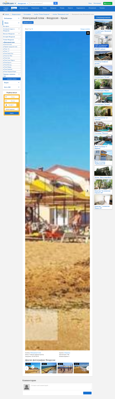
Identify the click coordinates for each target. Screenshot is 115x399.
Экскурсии (53, 8)
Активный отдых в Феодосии (8, 30)
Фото (6, 23)
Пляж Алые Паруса (9, 60)
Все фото (6, 26)
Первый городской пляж (10, 47)
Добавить (108, 3)
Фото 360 (7, 87)
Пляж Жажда (7, 67)
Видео (6, 82)
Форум (6, 10)
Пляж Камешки (8, 69)
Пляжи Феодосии (8, 40)
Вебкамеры (8, 18)
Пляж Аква (7, 58)
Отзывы (62, 8)
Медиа (14, 8)
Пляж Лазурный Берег (10, 71)
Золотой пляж (8, 44)
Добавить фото (28, 22)
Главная (6, 8)
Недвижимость (80, 8)
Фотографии (27, 14)
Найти (11, 113)
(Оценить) (67, 353)
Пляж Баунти (7, 62)
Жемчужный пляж (9, 42)
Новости (70, 8)
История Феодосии (9, 37)
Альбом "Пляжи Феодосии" (42, 14)
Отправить (87, 393)
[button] (88, 368)
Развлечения (35, 8)
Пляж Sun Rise (8, 56)
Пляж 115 (6, 49)
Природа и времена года (9, 75)
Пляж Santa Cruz (8, 53)
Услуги (45, 8)
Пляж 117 (6, 51)
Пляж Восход (7, 65)
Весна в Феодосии (8, 34)
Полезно (102, 8)
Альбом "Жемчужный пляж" (61, 14)
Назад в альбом (85, 29)
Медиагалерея (16, 14)
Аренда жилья (24, 8)
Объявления (92, 8)
